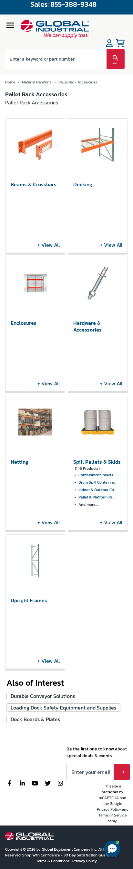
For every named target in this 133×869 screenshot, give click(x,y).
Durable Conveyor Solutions (43, 696)
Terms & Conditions (53, 861)
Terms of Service (112, 815)
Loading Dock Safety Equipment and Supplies (63, 707)
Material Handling (37, 82)
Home (10, 82)
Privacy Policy (109, 809)
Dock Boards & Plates (35, 719)
